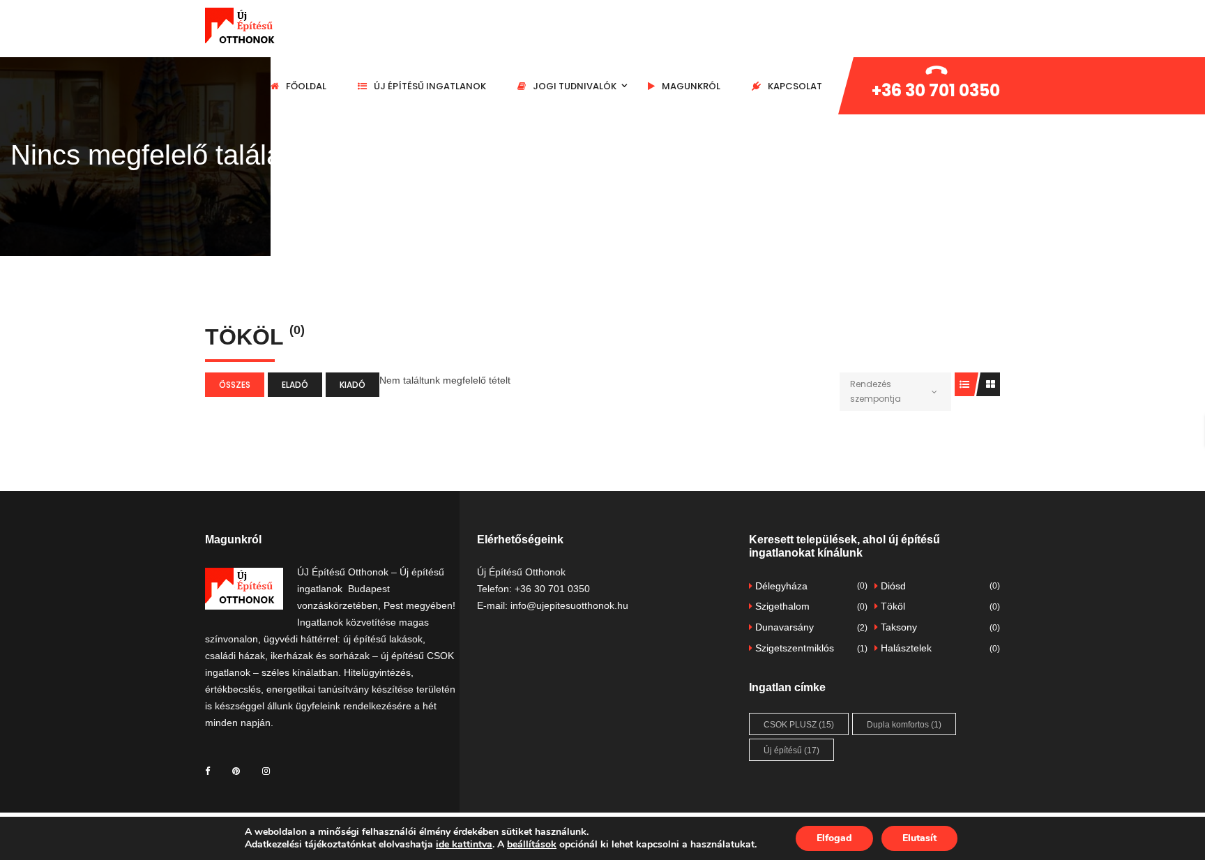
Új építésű (791, 750)
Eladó (295, 385)
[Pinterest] (236, 770)
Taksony (939, 627)
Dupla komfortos (904, 725)
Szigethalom (809, 606)
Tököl (939, 606)
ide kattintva (464, 844)
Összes (234, 385)
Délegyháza (809, 585)
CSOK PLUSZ (799, 725)
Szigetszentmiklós (809, 648)
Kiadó (352, 385)
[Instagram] (266, 770)
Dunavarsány (809, 627)
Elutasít (919, 838)
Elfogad (834, 838)
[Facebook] (207, 770)
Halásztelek (939, 648)
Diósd (939, 585)
